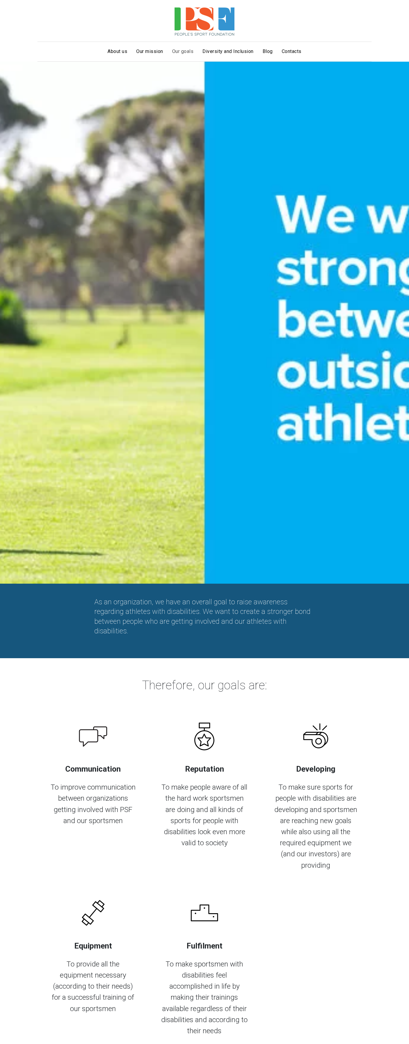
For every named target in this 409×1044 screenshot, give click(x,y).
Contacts (292, 51)
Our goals (183, 51)
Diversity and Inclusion (228, 51)
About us (117, 51)
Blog (268, 51)
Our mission (149, 51)
